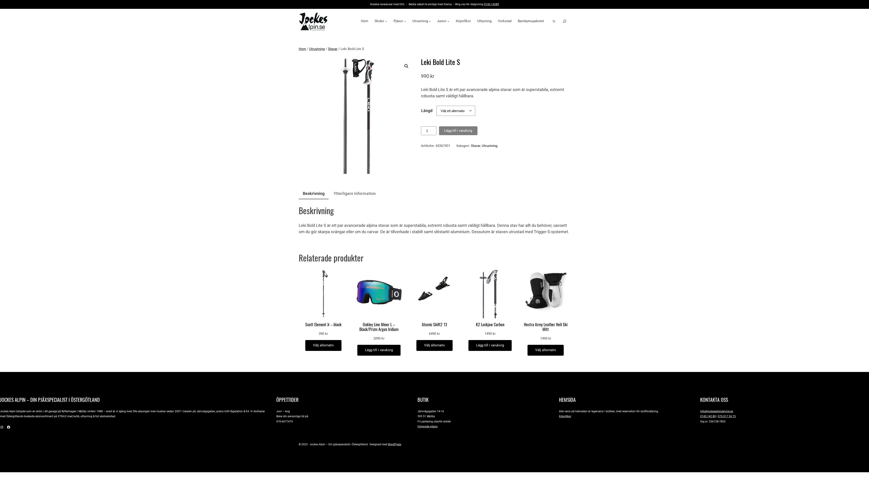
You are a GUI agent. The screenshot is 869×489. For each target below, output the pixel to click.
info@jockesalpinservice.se (716, 411)
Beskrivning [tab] (314, 193)
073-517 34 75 (727, 416)
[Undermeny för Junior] (448, 21)
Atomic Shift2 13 (434, 324)
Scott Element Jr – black (323, 324)
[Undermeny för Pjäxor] (405, 21)
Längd (426, 110)
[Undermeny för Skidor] (386, 21)
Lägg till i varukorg (458, 131)
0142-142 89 (708, 416)
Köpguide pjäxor (428, 426)
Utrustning (317, 49)
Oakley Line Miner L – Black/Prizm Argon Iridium (379, 327)
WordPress (394, 444)
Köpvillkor (565, 416)
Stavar (332, 49)
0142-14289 (491, 4)
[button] (406, 66)
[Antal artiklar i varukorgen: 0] (553, 21)
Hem (302, 49)
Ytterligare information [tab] (355, 193)
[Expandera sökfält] (564, 21)
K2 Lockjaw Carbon (490, 324)
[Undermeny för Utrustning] (430, 21)
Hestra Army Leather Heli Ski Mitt (546, 327)
